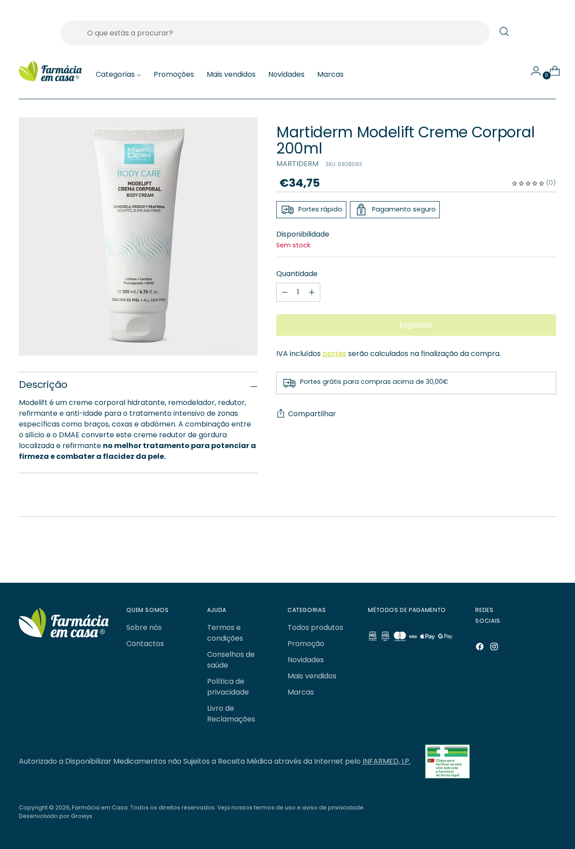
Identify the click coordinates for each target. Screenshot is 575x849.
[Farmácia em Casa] (50, 71)
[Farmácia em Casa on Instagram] (495, 648)
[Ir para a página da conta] (532, 71)
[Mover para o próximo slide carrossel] (548, 551)
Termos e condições (225, 632)
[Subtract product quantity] (312, 292)
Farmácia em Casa (100, 807)
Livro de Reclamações (231, 713)
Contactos (145, 643)
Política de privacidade (228, 686)
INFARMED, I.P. (387, 761)
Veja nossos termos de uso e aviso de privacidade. (291, 807)
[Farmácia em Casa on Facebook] (480, 648)
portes (334, 353)
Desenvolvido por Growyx (55, 816)
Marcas (301, 692)
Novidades (306, 660)
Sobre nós (144, 627)
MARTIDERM (297, 164)
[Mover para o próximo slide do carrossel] (527, 552)
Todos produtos (315, 627)
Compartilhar (312, 414)
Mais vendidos (312, 676)
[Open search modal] (504, 31)
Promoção (306, 643)
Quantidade (297, 273)
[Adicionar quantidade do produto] (285, 292)
